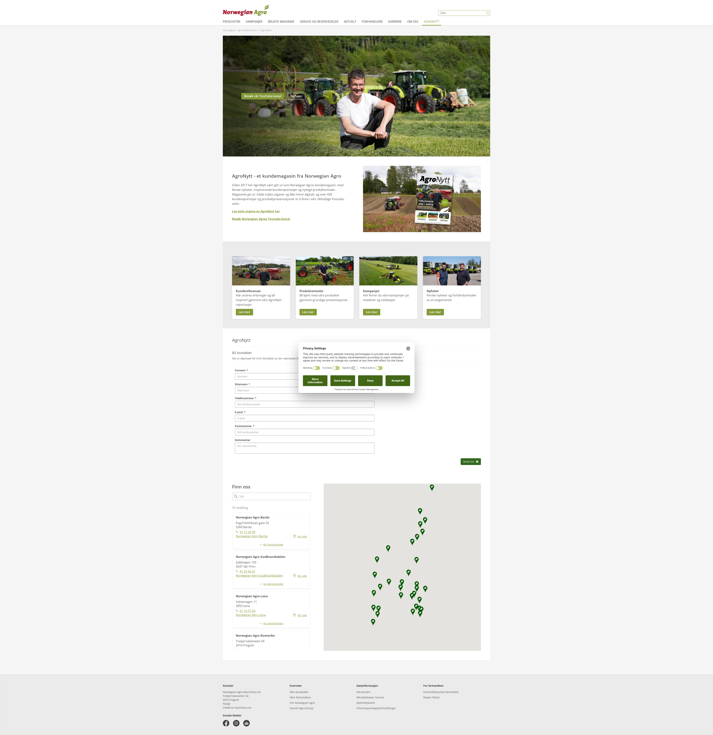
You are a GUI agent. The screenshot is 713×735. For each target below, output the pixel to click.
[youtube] (246, 723)
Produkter (231, 22)
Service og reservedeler (319, 22)
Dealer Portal (431, 697)
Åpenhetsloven (365, 703)
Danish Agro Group (301, 708)
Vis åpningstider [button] (273, 544)
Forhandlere (372, 22)
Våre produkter (299, 692)
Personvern (363, 692)
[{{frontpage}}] (246, 10)
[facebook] (226, 723)
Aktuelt (350, 22)
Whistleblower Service (370, 697)
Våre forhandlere (300, 697)
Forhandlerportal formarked (440, 692)
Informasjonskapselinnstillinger (376, 708)
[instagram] (236, 723)
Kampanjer (254, 22)
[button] (261, 312)
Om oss (412, 22)
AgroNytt (431, 22)
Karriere (395, 22)
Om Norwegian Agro (302, 703)
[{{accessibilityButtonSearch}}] (487, 13)
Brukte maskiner (281, 22)
